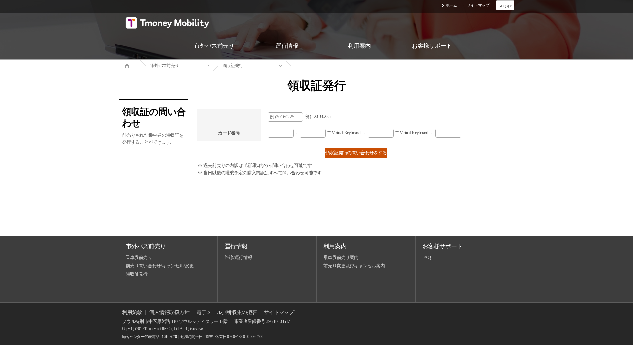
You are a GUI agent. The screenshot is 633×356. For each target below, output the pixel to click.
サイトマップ (478, 5)
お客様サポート (442, 246)
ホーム (451, 5)
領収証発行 (233, 65)
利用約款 (132, 312)
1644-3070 (169, 336)
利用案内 (334, 246)
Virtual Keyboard (382, 132)
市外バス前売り (164, 65)
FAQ (426, 257)
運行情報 (236, 246)
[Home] (129, 65)
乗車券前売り (139, 257)
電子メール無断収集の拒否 (226, 312)
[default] (322, 65)
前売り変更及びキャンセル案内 (354, 265)
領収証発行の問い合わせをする (356, 152)
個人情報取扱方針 (169, 312)
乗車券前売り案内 (340, 257)
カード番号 (229, 133)
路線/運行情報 (238, 257)
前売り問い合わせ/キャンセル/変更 (160, 265)
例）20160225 (317, 116)
